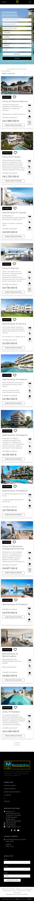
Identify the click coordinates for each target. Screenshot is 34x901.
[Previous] (3, 84)
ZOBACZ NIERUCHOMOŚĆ (13, 125)
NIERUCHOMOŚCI (10, 788)
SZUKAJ (17, 58)
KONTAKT (7, 801)
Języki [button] (4, 2)
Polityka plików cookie (9, 890)
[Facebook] (11, 830)
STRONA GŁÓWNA (10, 785)
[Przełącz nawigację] (30, 1)
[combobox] (17, 41)
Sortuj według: (5, 71)
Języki (6, 873)
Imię (6, 859)
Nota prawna (21, 890)
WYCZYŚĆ (17, 54)
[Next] (30, 84)
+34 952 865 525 (10, 825)
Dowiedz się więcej (9, 117)
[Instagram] (14, 830)
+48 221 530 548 (11, 823)
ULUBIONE (7, 795)
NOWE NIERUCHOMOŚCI (9, 15)
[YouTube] (18, 830)
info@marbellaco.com (13, 827)
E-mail (6, 866)
